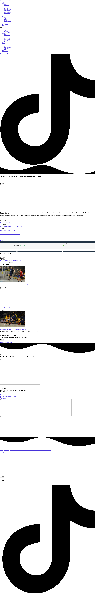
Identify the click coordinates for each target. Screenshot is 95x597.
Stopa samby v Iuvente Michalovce (7, 222)
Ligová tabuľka (6, 5)
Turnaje (3, 41)
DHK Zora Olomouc (60, 246)
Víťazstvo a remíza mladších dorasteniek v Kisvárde (10, 234)
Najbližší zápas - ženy (3, 240)
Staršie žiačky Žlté (7, 11)
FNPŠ (5, 49)
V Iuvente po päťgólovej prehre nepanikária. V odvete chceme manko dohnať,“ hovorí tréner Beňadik (19, 307)
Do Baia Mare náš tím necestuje (6, 237)
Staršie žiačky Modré (7, 12)
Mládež (3, 33)
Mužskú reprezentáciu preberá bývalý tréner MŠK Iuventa (11, 226)
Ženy (3, 3)
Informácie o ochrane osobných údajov (6, 342)
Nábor (3, 15)
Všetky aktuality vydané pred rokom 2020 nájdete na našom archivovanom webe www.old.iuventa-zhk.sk (25, 450)
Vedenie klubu (6, 18)
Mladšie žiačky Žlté (7, 8)
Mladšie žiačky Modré (7, 9)
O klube (3, 16)
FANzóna (3, 23)
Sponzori (5, 20)
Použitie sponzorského (7, 21)
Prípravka (5, 7)
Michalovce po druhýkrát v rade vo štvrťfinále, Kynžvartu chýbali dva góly (14, 284)
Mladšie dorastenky (7, 13)
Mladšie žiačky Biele (7, 10)
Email (1, 339)
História (5, 19)
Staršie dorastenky (7, 40)
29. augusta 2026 (20, 245)
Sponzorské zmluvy (7, 48)
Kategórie (1, 183)
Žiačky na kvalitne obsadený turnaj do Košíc (8, 230)
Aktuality (3, 2)
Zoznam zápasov (7, 32)
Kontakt (3, 25)
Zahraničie (4, 179)
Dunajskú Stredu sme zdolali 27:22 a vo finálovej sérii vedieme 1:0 (13, 329)
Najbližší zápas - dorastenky (4, 250)
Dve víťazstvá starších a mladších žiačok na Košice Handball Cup (12, 218)
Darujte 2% (5, 24)
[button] (4, 436)
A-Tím (5, 4)
